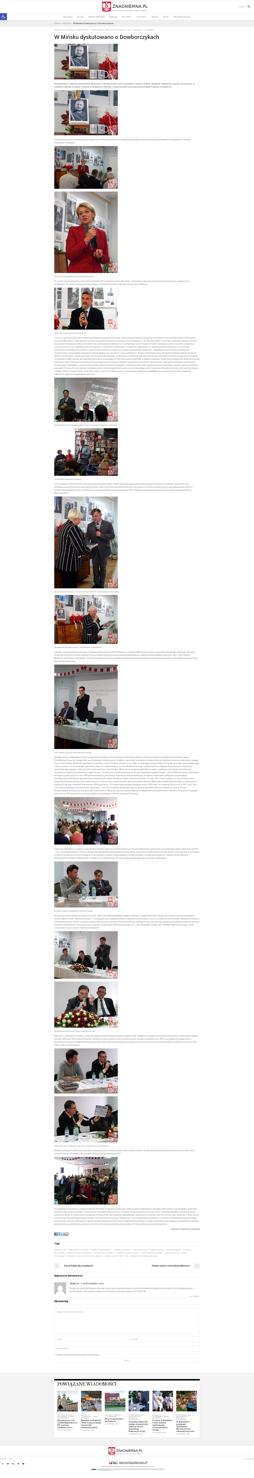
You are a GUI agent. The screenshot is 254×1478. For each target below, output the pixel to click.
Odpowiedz (195, 1296)
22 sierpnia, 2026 (183, 1434)
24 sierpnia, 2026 (135, 1434)
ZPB (126, 1256)
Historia (66, 23)
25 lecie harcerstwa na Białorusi (114, 1420)
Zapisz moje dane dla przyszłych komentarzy (78, 1354)
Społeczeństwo (136, 1415)
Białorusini (59, 1253)
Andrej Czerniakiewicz (101, 1250)
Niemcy (184, 1253)
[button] (3, 16)
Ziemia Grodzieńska (65, 1417)
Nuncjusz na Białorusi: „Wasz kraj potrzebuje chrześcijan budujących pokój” (91, 1424)
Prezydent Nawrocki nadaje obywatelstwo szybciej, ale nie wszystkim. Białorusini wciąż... (138, 1426)
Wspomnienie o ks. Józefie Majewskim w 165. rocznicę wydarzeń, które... (67, 1424)
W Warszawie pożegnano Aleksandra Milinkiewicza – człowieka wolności (185, 1426)
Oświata (117, 1415)
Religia (69, 1415)
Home (57, 23)
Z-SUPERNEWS (69, 30)
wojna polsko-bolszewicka (90, 1256)
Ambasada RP (60, 1250)
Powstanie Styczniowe (64, 1256)
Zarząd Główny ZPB (114, 1256)
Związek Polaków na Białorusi (144, 1256)
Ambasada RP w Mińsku (78, 1250)
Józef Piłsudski (171, 1253)
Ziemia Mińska (82, 30)
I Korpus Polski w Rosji (128, 1253)
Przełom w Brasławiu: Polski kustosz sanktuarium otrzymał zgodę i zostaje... (162, 1425)
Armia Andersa (157, 1250)
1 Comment (149, 30)
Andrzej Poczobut (122, 1250)
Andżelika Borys (140, 1250)
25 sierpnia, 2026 (88, 1430)
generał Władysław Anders (79, 1253)
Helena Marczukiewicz (104, 1253)
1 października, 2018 (100, 30)
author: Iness (117, 30)
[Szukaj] (247, 7)
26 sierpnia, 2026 (64, 1430)
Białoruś (187, 1250)
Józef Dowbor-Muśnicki (151, 1253)
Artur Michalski (173, 1250)
